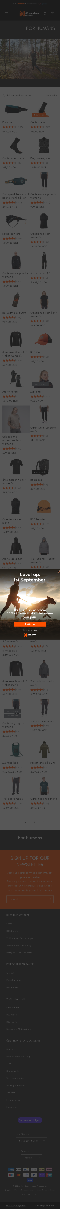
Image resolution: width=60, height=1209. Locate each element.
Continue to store (30, 630)
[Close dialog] (58, 571)
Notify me (30, 624)
